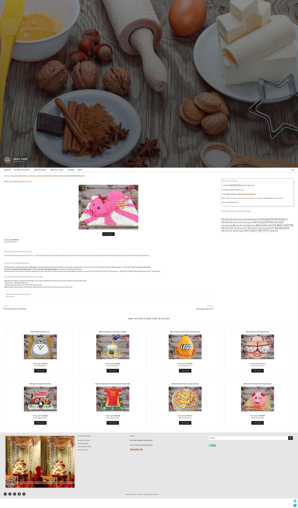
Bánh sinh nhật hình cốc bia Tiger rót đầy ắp (112, 332)
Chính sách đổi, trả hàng (84, 446)
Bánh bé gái (227, 219)
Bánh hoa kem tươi (266, 225)
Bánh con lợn (10, 296)
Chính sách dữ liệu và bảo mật (134, 494)
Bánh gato (238, 225)
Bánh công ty (260, 222)
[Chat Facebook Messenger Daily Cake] (295, 505)
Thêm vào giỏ (108, 234)
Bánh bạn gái (281, 219)
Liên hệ (79, 170)
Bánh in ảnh (285, 225)
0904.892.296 (235, 185)
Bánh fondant (226, 225)
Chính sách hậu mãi (83, 450)
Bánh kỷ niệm (227, 228)
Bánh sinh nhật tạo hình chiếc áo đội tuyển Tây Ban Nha (112, 384)
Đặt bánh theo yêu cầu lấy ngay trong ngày (30, 176)
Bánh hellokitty (249, 225)
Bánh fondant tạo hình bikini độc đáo (257, 332)
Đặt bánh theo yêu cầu (21, 170)
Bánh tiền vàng (238, 230)
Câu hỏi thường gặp (83, 443)
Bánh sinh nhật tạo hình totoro (40, 332)
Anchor (118, 267)
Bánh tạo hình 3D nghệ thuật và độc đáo (54, 176)
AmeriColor (146, 267)
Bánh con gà (248, 222)
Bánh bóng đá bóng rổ (252, 219)
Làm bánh (71, 170)
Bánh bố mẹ (237, 222)
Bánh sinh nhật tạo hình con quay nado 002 (185, 384)
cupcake (274, 230)
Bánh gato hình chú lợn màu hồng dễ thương (257, 384)
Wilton (140, 267)
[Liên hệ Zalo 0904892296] (295, 501)
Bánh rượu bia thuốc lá (266, 228)
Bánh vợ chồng (251, 231)
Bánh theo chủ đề (40, 170)
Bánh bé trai (238, 219)
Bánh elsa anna (276, 222)
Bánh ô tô (263, 231)
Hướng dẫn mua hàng (84, 440)
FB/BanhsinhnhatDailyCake (246, 194)
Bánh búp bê (267, 219)
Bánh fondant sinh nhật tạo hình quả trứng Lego (185, 332)
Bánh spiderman (282, 228)
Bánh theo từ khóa (57, 170)
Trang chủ (7, 170)
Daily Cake (20, 159)
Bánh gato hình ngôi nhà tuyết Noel (40, 384)
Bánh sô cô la (226, 230)
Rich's (114, 267)
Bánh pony (252, 228)
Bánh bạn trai (226, 222)
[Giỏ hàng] (293, 170)
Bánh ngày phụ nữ (240, 228)
